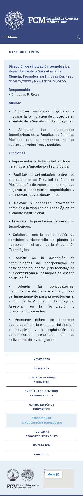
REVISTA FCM (41, 445)
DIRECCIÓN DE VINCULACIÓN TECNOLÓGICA (41, 420)
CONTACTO (41, 454)
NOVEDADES (41, 359)
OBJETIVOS (41, 368)
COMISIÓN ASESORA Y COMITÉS (42, 380)
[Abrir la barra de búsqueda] (78, 37)
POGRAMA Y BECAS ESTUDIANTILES (42, 434)
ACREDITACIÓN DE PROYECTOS (41, 407)
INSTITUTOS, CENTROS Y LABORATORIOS (41, 393)
